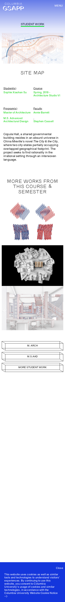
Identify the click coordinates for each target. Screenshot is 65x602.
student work (32, 24)
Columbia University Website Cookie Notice (31, 593)
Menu (59, 5)
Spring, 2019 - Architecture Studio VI (46, 94)
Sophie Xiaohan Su (15, 92)
